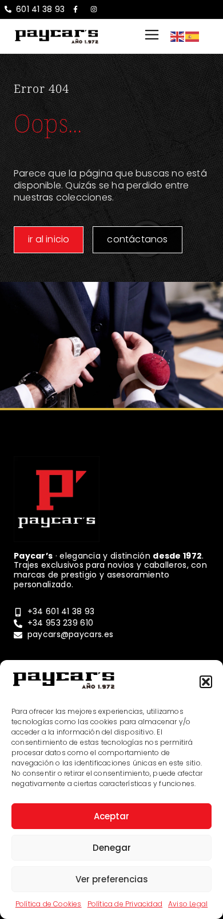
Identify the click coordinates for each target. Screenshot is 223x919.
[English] (177, 35)
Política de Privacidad (124, 904)
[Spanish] (192, 35)
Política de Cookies (48, 904)
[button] (206, 682)
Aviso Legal (188, 904)
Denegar (112, 848)
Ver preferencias (111, 879)
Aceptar (111, 816)
